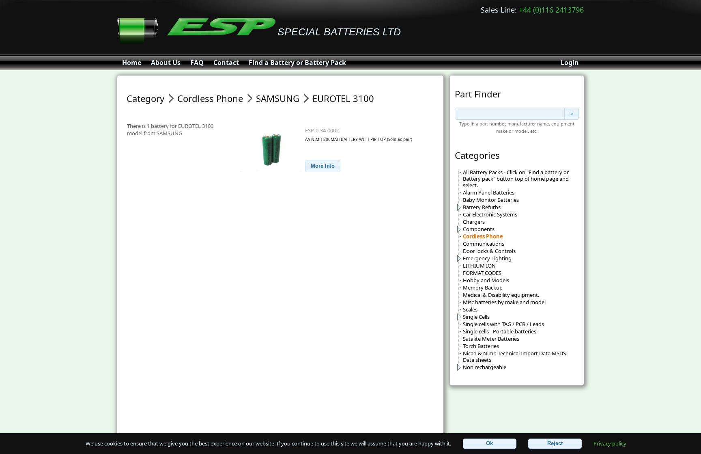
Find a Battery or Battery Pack (297, 62)
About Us (166, 62)
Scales (470, 309)
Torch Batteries (481, 346)
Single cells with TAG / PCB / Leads (503, 324)
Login (570, 62)
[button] (322, 166)
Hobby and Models (486, 280)
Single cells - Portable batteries (499, 331)
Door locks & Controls (489, 251)
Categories (477, 155)
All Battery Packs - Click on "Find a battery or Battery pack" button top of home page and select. (516, 179)
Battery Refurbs (482, 207)
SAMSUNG (277, 98)
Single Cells (476, 316)
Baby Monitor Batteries (491, 199)
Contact (226, 62)
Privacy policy (609, 443)
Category (145, 98)
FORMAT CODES (482, 273)
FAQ (197, 62)
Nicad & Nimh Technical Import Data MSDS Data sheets (514, 356)
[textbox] (509, 113)
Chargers (474, 221)
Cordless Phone (483, 236)
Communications (483, 243)
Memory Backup (483, 287)
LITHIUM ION (479, 265)
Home (131, 62)
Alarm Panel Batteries (488, 192)
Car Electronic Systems (490, 214)
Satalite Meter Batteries (491, 338)
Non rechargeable (484, 367)
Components (479, 229)
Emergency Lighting (487, 258)
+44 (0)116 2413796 (551, 10)
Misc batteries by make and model (504, 302)
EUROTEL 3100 (343, 98)
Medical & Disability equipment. (501, 294)
